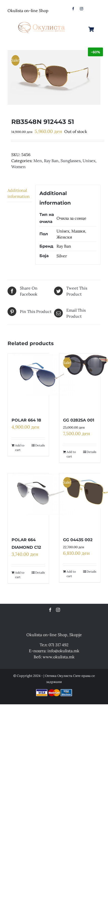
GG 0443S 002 (77, 539)
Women (18, 166)
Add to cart (19, 447)
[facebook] (73, 8)
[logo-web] (42, 20)
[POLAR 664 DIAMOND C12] (44, 502)
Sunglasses (71, 160)
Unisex (89, 160)
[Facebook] (50, 610)
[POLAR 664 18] (44, 382)
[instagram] (81, 8)
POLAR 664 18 (26, 420)
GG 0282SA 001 (78, 420)
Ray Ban (51, 160)
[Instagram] (58, 610)
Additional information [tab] (19, 193)
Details (40, 445)
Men (37, 160)
